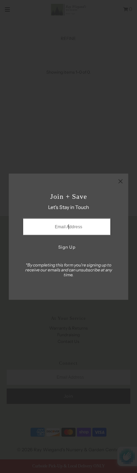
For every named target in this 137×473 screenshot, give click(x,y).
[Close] (120, 181)
